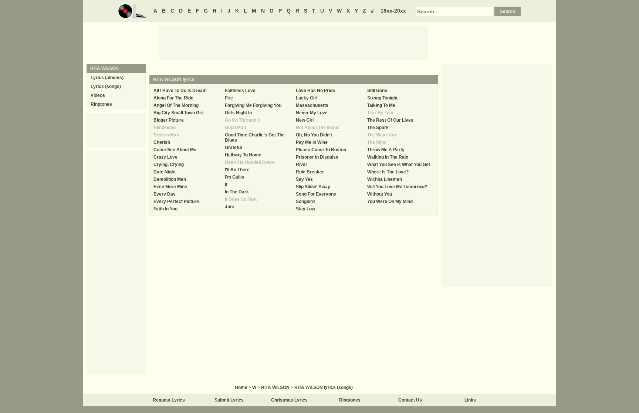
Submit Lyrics (229, 400)
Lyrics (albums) (107, 77)
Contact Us (410, 400)
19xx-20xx (393, 11)
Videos (98, 95)
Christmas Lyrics (289, 400)
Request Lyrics (169, 400)
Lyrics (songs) (106, 86)
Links (470, 400)
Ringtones (101, 104)
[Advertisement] (293, 42)
